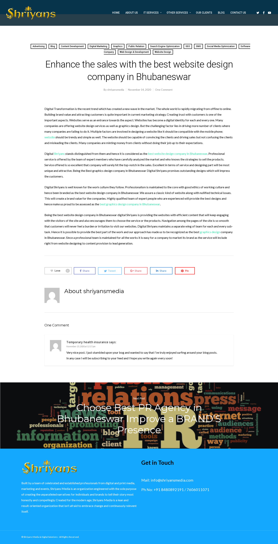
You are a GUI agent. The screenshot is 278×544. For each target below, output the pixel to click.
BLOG (221, 12)
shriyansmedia (115, 89)
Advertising (39, 46)
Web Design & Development (134, 52)
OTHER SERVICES (177, 12)
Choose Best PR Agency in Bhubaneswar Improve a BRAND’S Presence (139, 415)
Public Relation (136, 46)
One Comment (164, 89)
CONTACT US (238, 12)
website (49, 137)
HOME (116, 12)
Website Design (163, 52)
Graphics (118, 46)
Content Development (72, 46)
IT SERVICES (151, 12)
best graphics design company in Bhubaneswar (130, 204)
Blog (52, 46)
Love (61, 270)
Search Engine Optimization (165, 46)
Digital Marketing (98, 46)
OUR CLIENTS (204, 12)
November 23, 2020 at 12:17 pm (81, 346)
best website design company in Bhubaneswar (177, 153)
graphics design (210, 232)
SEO (188, 46)
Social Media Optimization (221, 46)
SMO (198, 46)
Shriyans (59, 153)
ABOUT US (131, 12)
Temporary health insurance (87, 342)
